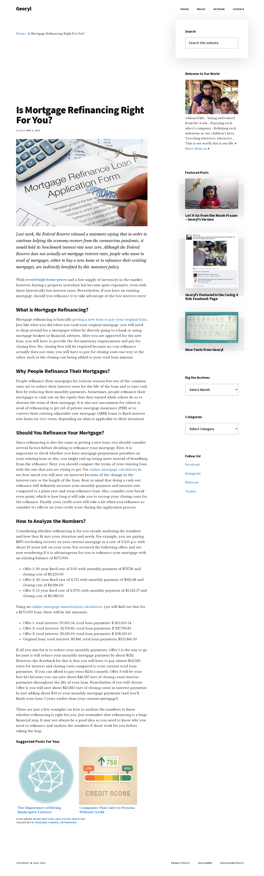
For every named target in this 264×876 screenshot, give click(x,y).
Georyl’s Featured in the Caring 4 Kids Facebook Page (211, 296)
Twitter (190, 491)
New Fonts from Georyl (204, 349)
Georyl (23, 8)
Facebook (192, 464)
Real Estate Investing (70, 819)
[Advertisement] (81, 65)
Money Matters (43, 819)
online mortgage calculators (113, 469)
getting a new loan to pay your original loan (109, 319)
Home (20, 33)
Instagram (193, 473)
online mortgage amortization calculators (66, 607)
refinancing (68, 822)
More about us (196, 148)
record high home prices (46, 280)
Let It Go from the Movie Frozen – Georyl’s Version (211, 217)
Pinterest (191, 482)
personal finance (47, 822)
